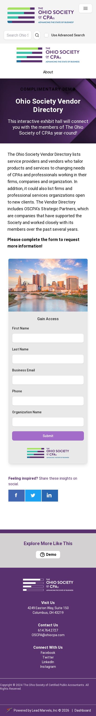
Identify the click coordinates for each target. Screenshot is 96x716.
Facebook (48, 653)
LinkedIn (48, 662)
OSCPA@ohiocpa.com (48, 635)
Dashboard (83, 710)
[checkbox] (46, 35)
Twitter (48, 657)
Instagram (48, 666)
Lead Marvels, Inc (45, 710)
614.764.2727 (48, 630)
